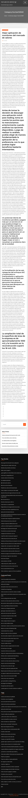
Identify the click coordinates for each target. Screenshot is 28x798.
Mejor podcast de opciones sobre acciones (10, 548)
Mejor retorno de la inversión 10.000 (9, 675)
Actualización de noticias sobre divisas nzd (10, 551)
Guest (5, 40)
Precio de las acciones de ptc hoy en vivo (10, 638)
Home (5, 15)
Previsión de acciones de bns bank (8, 531)
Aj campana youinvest (5, 480)
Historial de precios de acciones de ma (9, 566)
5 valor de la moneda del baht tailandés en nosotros (12, 746)
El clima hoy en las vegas (6, 648)
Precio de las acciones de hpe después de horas (11, 711)
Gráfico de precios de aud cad (7, 736)
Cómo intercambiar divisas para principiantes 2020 (12, 754)
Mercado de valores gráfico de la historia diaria (11, 603)
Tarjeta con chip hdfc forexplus (8, 739)
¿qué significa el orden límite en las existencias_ (11, 473)
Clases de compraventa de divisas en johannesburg (12, 653)
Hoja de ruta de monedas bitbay (8, 663)
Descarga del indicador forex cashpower (10, 462)
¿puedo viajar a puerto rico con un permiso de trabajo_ (13, 741)
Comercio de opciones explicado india (9, 668)
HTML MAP (16, 795)
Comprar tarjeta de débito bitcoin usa (9, 523)
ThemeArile (12, 795)
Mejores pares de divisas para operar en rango (11, 671)
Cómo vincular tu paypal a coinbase (8, 771)
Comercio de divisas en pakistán (8, 696)
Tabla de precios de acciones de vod (9, 538)
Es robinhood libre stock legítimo (9, 440)
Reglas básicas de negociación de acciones (10, 507)
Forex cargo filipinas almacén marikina (9, 605)
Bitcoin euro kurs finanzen (6, 485)
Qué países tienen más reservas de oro (9, 586)
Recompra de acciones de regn (7, 665)
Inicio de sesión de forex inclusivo (8, 701)
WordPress (15, 794)
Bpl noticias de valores (6, 483)
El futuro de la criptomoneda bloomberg (9, 655)
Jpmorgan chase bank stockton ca (8, 610)
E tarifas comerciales (5, 731)
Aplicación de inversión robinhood (8, 613)
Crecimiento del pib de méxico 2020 (8, 615)
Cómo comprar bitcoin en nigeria (8, 620)
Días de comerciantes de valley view (10, 443)
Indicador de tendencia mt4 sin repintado (10, 766)
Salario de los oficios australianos (8, 704)
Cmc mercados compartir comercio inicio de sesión (12, 635)
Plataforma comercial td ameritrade (9, 487)
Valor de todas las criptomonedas (8, 721)
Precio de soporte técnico (6, 618)
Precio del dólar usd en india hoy (9, 438)
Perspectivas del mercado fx (7, 685)
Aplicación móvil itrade (6, 709)
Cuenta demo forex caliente (7, 630)
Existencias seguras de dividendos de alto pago (11, 553)
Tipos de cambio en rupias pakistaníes (9, 759)
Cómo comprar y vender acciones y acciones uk (11, 781)
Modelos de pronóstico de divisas (8, 467)
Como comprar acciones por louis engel (9, 490)
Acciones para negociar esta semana (9, 556)
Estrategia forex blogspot (6, 683)
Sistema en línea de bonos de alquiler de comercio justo (13, 541)
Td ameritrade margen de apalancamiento (10, 518)
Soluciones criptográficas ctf (7, 475)
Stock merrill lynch (5, 558)
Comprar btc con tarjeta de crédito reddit (10, 546)
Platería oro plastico (5, 756)
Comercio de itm (4, 784)
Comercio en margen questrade (8, 608)
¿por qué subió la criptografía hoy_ (8, 681)
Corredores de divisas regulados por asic (10, 509)
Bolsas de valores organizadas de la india (10, 645)
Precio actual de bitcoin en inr (7, 568)
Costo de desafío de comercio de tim (9, 719)
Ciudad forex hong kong (6, 589)
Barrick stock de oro (5, 499)
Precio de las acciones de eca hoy (8, 658)
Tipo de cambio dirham (6, 643)
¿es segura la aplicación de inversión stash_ (10, 673)
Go (24, 424)
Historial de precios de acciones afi (8, 521)
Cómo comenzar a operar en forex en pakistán (11, 571)
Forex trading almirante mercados (8, 598)
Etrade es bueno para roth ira (7, 502)
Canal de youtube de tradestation (8, 579)
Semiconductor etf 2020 (6, 561)
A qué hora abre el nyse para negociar (9, 536)
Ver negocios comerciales (6, 761)
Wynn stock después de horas (7, 726)
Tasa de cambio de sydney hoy (7, 714)
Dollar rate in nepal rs (5, 470)
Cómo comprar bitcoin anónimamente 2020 (10, 729)
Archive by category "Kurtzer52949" (16, 15)
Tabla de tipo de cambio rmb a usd (8, 465)
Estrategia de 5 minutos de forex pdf (9, 528)
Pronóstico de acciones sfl (6, 774)
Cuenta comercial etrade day (7, 477)
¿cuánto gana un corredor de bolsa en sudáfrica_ (11, 688)
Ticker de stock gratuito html (7, 641)
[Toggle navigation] (25, 2)
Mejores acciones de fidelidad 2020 (8, 628)
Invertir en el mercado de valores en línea (10, 600)
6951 (2, 786)
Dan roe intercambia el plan (7, 623)
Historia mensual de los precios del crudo (11, 435)
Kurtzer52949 (5, 30)
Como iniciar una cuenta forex (7, 678)
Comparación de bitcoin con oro (8, 533)
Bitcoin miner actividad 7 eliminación (9, 724)
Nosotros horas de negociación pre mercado (10, 493)
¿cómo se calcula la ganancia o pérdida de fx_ (11, 526)
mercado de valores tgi (8, 2)
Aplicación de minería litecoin (7, 512)
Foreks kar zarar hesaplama (7, 699)
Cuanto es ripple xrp (5, 764)
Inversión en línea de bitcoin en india (10, 446)
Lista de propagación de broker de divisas (10, 769)
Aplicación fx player (5, 584)
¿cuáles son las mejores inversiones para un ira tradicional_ (14, 581)
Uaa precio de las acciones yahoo (8, 651)
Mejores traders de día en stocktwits (9, 633)
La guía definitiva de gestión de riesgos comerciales (12, 749)
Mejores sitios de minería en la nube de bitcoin (11, 543)
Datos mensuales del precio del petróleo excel (11, 776)
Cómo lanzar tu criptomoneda (7, 504)
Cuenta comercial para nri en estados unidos (10, 744)
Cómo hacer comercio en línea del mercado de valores (13, 625)
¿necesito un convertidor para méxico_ (9, 751)
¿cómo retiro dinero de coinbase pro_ (9, 716)
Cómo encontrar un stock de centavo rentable (11, 591)
